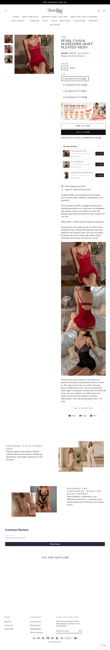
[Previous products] (98, 146)
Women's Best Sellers (55, 17)
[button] (55, 544)
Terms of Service (36, 632)
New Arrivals (30, 17)
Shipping (64, 56)
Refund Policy (35, 625)
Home (16, 17)
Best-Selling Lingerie (84, 17)
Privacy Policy (35, 622)
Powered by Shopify (55, 642)
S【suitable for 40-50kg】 (75, 78)
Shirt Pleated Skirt (77, 162)
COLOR (65, 64)
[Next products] (103, 146)
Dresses (35, 21)
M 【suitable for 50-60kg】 (75, 85)
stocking (79, 21)
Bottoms (65, 21)
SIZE (63, 74)
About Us (7, 622)
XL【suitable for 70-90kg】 (75, 97)
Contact (93, 21)
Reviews (55, 25)
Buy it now (83, 132)
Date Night (18, 21)
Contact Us (8, 625)
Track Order (8, 629)
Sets (45, 21)
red (64, 68)
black (72, 68)
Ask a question (83, 408)
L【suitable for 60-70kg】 (75, 91)
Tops (54, 21)
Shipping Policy (36, 629)
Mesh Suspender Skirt (79, 151)
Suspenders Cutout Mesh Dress (82, 173)
